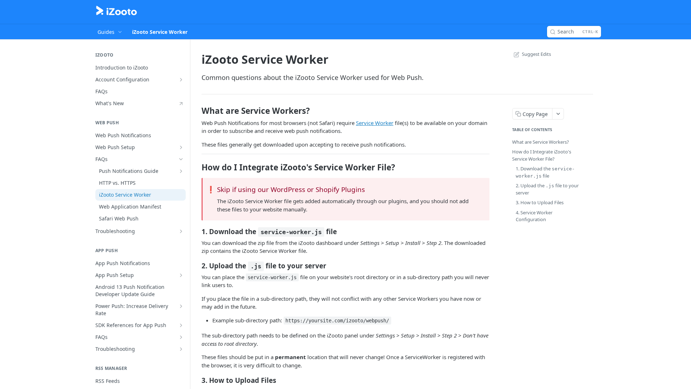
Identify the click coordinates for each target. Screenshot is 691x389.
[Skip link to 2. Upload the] (197, 266)
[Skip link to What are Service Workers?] (197, 111)
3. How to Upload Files (540, 202)
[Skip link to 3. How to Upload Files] (197, 380)
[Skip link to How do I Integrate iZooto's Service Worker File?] (197, 167)
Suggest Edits (536, 54)
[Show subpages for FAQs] (181, 337)
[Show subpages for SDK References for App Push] (181, 325)
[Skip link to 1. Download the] (197, 231)
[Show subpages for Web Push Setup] (181, 147)
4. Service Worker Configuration (534, 216)
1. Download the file (545, 172)
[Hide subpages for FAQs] (181, 159)
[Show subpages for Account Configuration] (181, 79)
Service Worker (374, 122)
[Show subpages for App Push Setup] (181, 275)
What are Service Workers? (540, 142)
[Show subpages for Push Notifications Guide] (181, 171)
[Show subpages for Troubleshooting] (181, 231)
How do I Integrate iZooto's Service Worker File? (541, 155)
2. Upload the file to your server (547, 189)
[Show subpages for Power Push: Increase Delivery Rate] (181, 306)
